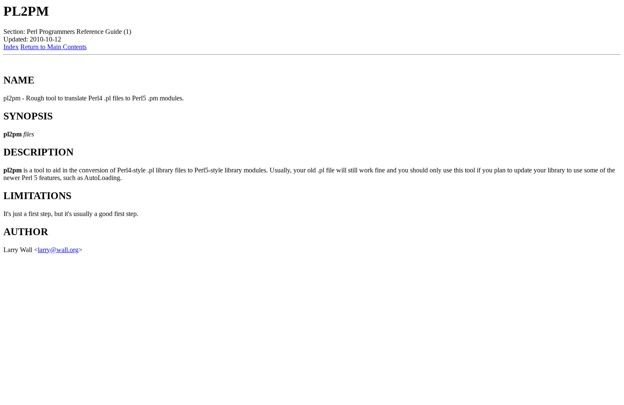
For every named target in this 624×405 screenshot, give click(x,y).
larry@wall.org (58, 249)
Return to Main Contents (53, 46)
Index (11, 46)
